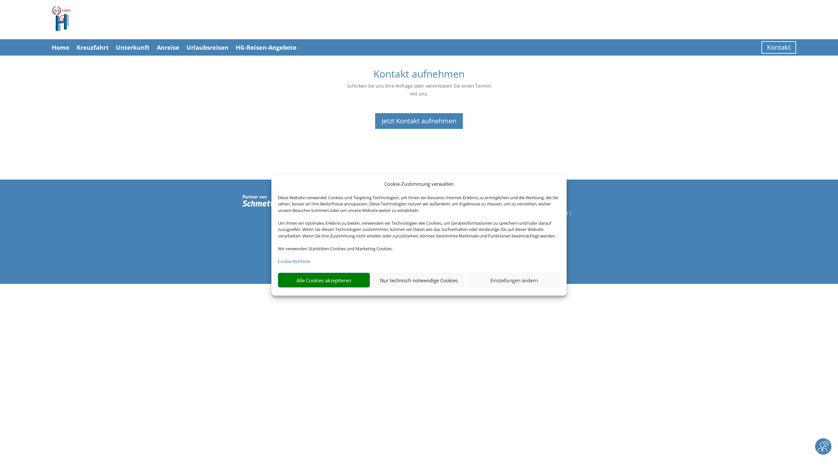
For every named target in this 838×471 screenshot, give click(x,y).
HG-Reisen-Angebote (266, 47)
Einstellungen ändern (514, 280)
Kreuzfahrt (93, 47)
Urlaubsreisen (207, 47)
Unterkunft (133, 47)
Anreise (168, 47)
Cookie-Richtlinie (294, 261)
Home (60, 47)
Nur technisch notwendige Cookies (419, 280)
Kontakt (779, 47)
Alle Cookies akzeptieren (324, 280)
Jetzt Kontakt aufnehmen (419, 120)
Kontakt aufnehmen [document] (419, 74)
